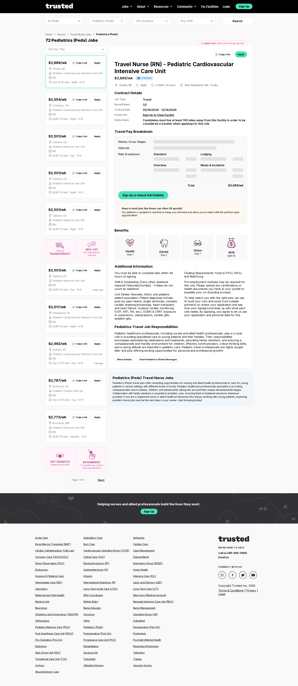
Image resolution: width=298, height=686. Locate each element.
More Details (124, 359)
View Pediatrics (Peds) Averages (158, 359)
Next (101, 480)
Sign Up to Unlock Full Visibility (143, 195)
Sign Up (244, 6)
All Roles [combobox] (53, 21)
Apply (97, 62)
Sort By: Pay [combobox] (56, 49)
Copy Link (81, 62)
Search (237, 21)
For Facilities (209, 6)
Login (226, 6)
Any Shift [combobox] (187, 21)
